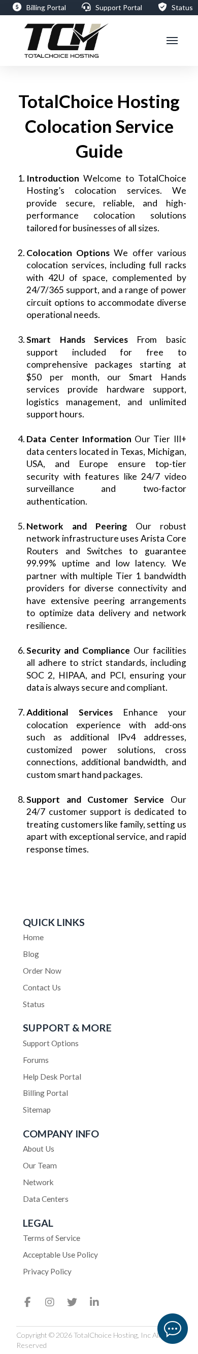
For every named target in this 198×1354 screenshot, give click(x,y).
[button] (172, 41)
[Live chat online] (172, 1328)
